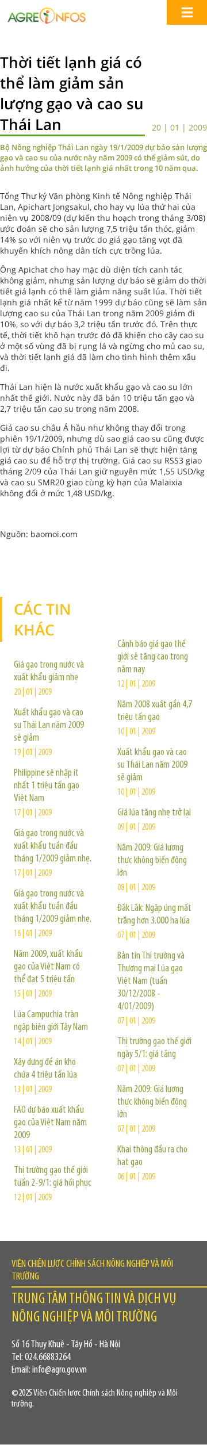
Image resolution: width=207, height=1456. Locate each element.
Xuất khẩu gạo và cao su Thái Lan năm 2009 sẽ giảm (49, 726)
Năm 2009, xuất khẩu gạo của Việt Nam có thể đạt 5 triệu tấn (48, 967)
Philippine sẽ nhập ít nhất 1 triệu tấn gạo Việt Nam (46, 786)
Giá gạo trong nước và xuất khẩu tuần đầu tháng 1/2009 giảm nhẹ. (52, 846)
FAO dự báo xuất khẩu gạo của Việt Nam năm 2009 (50, 1123)
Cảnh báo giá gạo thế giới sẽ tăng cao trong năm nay (152, 657)
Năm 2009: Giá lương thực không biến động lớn (152, 861)
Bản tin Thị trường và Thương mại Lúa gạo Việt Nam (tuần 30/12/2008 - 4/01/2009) (151, 981)
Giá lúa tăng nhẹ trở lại (154, 813)
